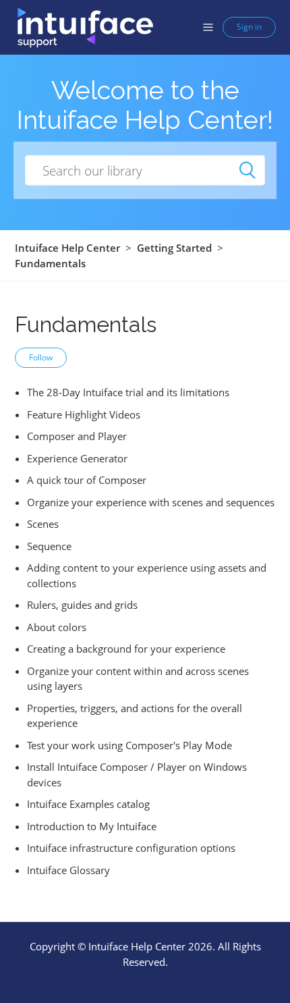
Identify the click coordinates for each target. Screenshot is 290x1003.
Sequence (49, 546)
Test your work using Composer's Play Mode (129, 745)
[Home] (84, 26)
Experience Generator (77, 458)
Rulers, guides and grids (82, 605)
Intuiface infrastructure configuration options (131, 848)
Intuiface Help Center (67, 247)
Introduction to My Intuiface (91, 826)
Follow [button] (41, 357)
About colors (56, 627)
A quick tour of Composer (86, 480)
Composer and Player (77, 436)
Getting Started (174, 247)
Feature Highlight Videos (83, 414)
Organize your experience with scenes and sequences (150, 502)
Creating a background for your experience (126, 648)
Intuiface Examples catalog (88, 804)
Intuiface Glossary (68, 870)
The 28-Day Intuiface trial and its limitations (128, 392)
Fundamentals (50, 263)
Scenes (43, 524)
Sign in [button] (249, 26)
